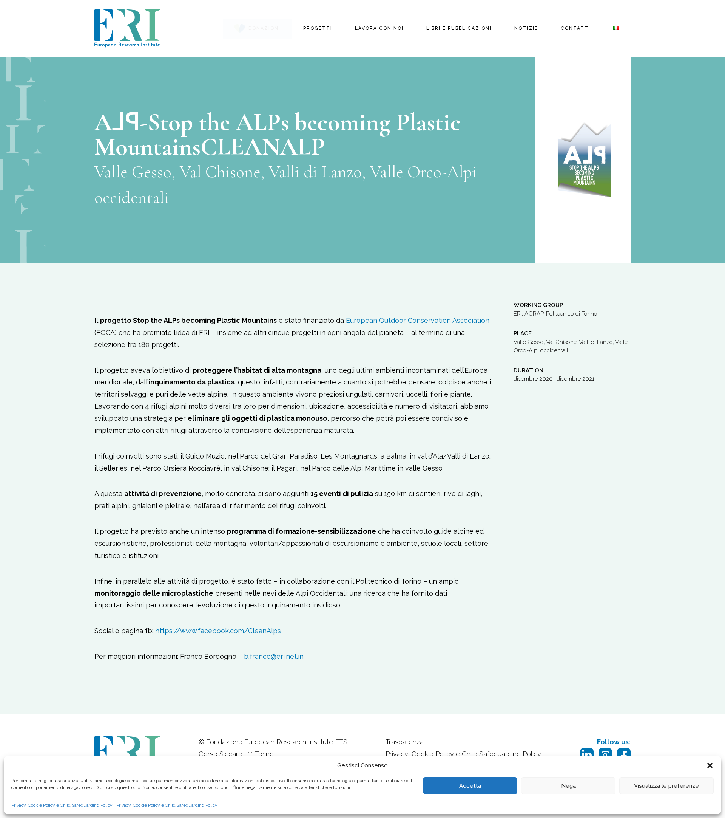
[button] (710, 765)
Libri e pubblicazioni (459, 28)
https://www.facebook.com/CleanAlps (218, 631)
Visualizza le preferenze (666, 785)
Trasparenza (405, 742)
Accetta (470, 785)
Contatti (576, 28)
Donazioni (264, 28)
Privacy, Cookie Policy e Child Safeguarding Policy (62, 805)
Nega (568, 785)
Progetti (317, 28)
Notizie (526, 28)
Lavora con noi (379, 28)
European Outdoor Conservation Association (417, 320)
